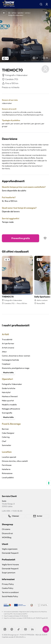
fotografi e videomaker (15, 15)
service (27, 13)
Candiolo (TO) (11, 79)
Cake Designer (8, 433)
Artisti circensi (8, 347)
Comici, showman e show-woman (16, 356)
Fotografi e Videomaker (12, 384)
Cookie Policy (7, 588)
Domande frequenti (10, 553)
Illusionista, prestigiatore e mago (15, 368)
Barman (5, 429)
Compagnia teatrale (10, 360)
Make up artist (8, 400)
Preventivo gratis (20, 238)
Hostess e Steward (9, 396)
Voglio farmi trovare (10, 564)
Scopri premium (8, 572)
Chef (4, 441)
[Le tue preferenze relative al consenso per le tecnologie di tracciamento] (48, 483)
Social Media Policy (10, 596)
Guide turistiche (8, 388)
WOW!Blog (6, 537)
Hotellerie (6, 469)
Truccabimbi (7, 339)
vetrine (14, 13)
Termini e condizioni (10, 592)
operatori (21, 13)
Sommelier (6, 445)
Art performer (8, 343)
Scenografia (7, 413)
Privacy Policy (8, 584)
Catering (5, 437)
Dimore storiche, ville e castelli (15, 461)
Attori (4, 351)
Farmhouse (7, 465)
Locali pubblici (8, 477)
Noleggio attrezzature (11, 409)
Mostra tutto (8, 372)
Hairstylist (6, 392)
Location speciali (9, 457)
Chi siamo (6, 529)
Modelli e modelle (9, 404)
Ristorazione (7, 473)
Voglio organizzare (9, 549)
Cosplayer (6, 364)
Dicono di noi (7, 533)
